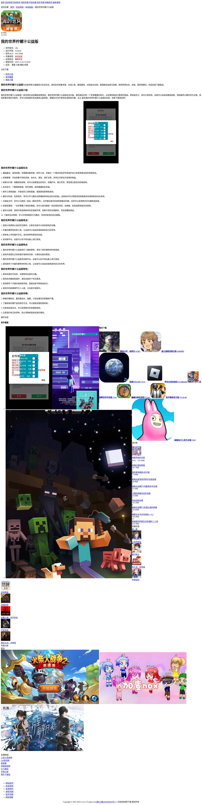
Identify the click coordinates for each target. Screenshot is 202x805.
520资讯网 (5, 760)
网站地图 (9, 797)
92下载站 (4, 769)
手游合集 (32, 3)
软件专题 (40, 3)
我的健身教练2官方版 (141, 472)
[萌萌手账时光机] (136, 455)
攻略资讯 (48, 3)
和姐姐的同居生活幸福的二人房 (145, 521)
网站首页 (9, 783)
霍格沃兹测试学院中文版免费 (144, 479)
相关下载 (9, 80)
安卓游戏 (9, 3)
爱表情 (4, 763)
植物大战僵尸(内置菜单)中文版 (144, 486)
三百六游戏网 (6, 758)
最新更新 (56, 3)
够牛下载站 (5, 775)
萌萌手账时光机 (138, 458)
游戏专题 (25, 3)
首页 (3, 3)
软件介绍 (9, 74)
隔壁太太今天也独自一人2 (142, 514)
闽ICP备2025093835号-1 (106, 802)
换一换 (134, 529)
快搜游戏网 (5, 766)
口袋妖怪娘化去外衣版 (141, 493)
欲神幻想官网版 (138, 465)
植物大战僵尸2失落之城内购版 (144, 507)
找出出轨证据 (137, 500)
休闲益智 (29, 7)
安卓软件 (17, 3)
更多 (3, 648)
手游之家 (4, 772)
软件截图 (9, 77)
